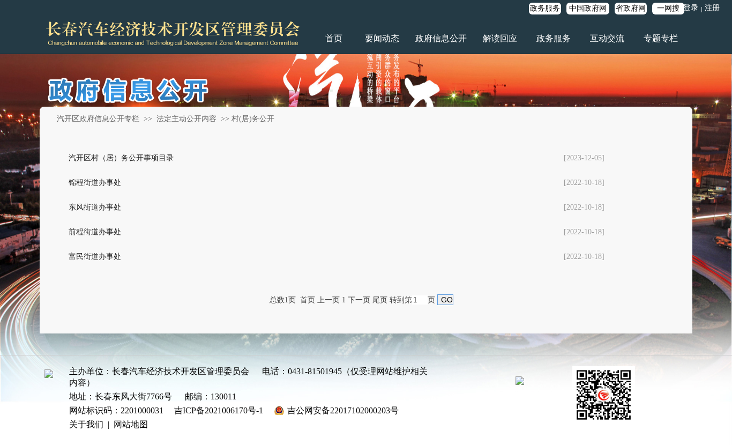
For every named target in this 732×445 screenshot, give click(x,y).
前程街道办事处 (95, 232)
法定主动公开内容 (186, 119)
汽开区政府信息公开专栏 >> (105, 119)
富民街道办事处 (95, 257)
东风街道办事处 (95, 207)
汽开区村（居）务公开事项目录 (121, 158)
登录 (690, 8)
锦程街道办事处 (95, 183)
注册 (712, 8)
